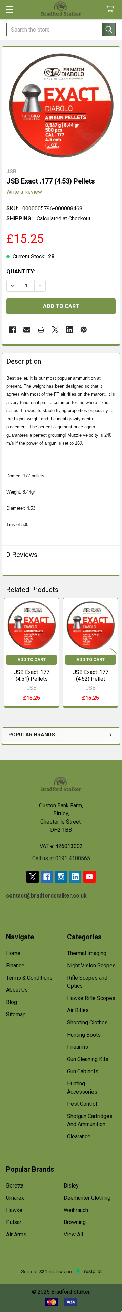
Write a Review (24, 192)
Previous (9, 653)
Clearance (78, 1136)
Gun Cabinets (82, 1071)
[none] (61, 105)
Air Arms (16, 1234)
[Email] (27, 330)
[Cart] (111, 9)
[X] (55, 330)
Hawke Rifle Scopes (91, 998)
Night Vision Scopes (91, 965)
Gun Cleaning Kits (87, 1059)
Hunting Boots (84, 1034)
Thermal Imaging (86, 953)
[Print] (41, 330)
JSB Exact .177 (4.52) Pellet (90, 675)
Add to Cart (31, 659)
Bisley (71, 1185)
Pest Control (82, 1104)
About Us (17, 990)
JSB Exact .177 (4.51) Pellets (31, 675)
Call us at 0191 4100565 (61, 858)
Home (13, 953)
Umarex (15, 1198)
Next (113, 653)
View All (73, 1234)
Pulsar (13, 1222)
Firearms (77, 1047)
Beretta (14, 1185)
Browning (75, 1222)
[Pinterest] (84, 330)
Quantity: (20, 271)
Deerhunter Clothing (87, 1198)
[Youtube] (89, 877)
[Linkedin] (69, 330)
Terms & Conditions (29, 978)
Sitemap (16, 1014)
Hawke (14, 1210)
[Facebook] (12, 330)
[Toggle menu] (9, 9)
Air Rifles (78, 1010)
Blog (11, 1002)
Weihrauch (76, 1210)
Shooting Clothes (87, 1022)
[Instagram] (61, 877)
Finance (15, 965)
